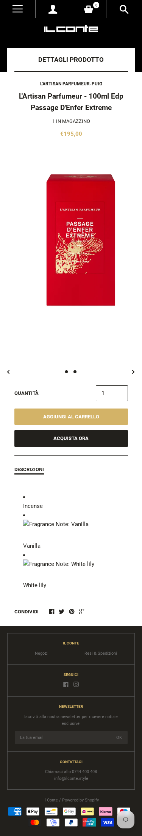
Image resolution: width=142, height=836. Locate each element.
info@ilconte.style (71, 778)
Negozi (41, 653)
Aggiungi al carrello (71, 417)
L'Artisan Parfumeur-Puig (71, 83)
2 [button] (74, 371)
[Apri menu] (17, 9)
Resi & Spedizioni (100, 653)
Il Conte (51, 800)
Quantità (26, 393)
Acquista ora (71, 438)
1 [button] (66, 371)
